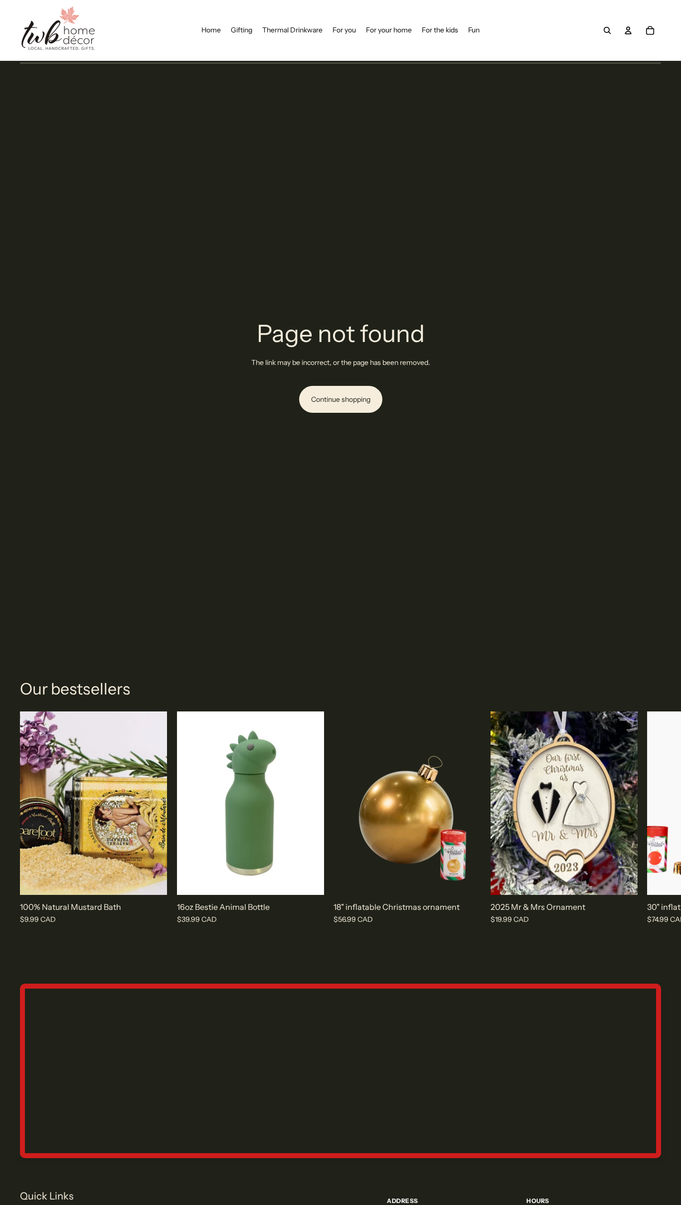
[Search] (607, 30)
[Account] (628, 30)
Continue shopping (340, 399)
